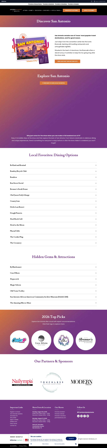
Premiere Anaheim (48, 4)
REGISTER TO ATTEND (71, 10)
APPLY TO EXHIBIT (89, 10)
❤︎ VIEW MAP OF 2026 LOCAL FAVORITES (53, 83)
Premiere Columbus (61, 4)
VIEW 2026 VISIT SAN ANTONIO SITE (67, 61)
